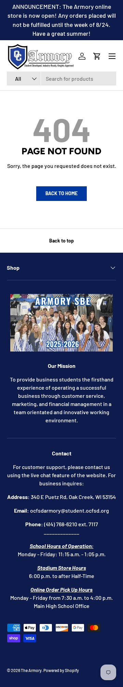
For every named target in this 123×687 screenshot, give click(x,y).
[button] (97, 56)
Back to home (61, 193)
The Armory (31, 670)
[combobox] (61, 78)
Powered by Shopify (61, 670)
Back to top (61, 241)
